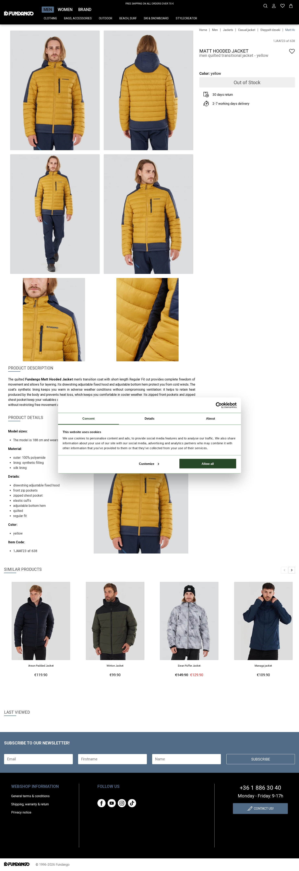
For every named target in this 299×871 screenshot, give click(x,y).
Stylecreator (186, 18)
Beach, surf (128, 18)
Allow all (208, 463)
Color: (204, 73)
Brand (84, 9)
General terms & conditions (30, 796)
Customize (146, 463)
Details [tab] (150, 418)
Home (203, 30)
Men (48, 9)
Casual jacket (246, 30)
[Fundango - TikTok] (132, 803)
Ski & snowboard (156, 18)
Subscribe (260, 759)
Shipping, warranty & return (30, 804)
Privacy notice (21, 812)
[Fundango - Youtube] (112, 803)
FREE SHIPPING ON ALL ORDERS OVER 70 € (149, 3)
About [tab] (210, 418)
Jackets (228, 30)
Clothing (50, 18)
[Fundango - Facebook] (101, 803)
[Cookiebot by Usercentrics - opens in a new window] (219, 405)
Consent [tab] (88, 418)
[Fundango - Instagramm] (122, 803)
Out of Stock (247, 82)
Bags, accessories (78, 18)
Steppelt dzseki (270, 30)
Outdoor (105, 18)
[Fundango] (19, 12)
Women (65, 9)
